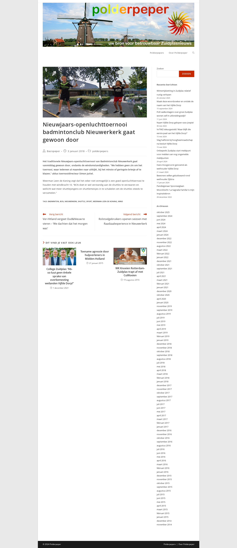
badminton (53, 201)
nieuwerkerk (71, 201)
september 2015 (164, 486)
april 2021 (161, 276)
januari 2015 (162, 516)
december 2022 (164, 238)
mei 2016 (161, 456)
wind (120, 201)
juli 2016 (160, 449)
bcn (62, 201)
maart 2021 (162, 280)
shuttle (81, 201)
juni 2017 (161, 407)
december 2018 (164, 343)
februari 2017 (163, 422)
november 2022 (164, 242)
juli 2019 (160, 317)
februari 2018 (163, 377)
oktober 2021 (163, 264)
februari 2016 (163, 468)
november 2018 (164, 347)
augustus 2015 (164, 490)
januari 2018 (162, 381)
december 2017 (164, 385)
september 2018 (164, 355)
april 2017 (161, 415)
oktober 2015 (163, 483)
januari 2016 (162, 471)
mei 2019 (161, 325)
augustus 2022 (164, 246)
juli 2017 (160, 404)
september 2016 (164, 441)
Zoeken (160, 68)
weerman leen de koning (105, 201)
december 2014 (164, 520)
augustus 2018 (164, 359)
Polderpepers (170, 544)
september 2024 (164, 215)
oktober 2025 (163, 212)
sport (89, 201)
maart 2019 (162, 332)
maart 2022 (162, 249)
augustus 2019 (164, 313)
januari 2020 (162, 302)
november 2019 (164, 306)
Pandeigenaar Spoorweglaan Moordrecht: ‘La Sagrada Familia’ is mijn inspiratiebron (175, 190)
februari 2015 (163, 513)
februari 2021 (163, 283)
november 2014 (164, 524)
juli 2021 (160, 272)
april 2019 (161, 328)
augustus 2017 (164, 400)
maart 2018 (162, 373)
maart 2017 (162, 419)
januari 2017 (162, 426)
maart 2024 (162, 231)
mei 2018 (161, 366)
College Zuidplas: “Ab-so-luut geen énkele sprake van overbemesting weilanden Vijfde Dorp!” (59, 276)
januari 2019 (162, 340)
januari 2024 (162, 234)
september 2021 (164, 268)
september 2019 (164, 310)
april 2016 (161, 460)
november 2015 (164, 479)
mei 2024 (161, 223)
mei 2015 (161, 502)
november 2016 (164, 434)
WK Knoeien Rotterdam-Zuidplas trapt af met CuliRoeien (130, 271)
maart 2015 (162, 509)
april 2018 (161, 370)
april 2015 (161, 505)
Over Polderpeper (186, 544)
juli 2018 (160, 362)
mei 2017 (161, 411)
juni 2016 (161, 453)
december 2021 (164, 261)
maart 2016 (162, 464)
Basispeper (53, 151)
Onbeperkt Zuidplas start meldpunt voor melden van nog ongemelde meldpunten (174, 154)
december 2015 (164, 475)
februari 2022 (163, 253)
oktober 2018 (163, 351)
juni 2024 (161, 219)
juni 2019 (161, 321)
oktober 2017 (163, 392)
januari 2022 (162, 257)
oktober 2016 (163, 438)
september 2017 (164, 396)
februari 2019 (163, 336)
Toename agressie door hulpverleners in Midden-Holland (94, 255)
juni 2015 (161, 498)
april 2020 (161, 298)
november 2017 (164, 389)
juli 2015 (160, 494)
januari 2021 (162, 287)
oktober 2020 (163, 294)
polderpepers (100, 151)
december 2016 (164, 430)
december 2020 (164, 291)
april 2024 (161, 227)
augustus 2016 (164, 445)
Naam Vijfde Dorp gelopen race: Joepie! (175, 122)
